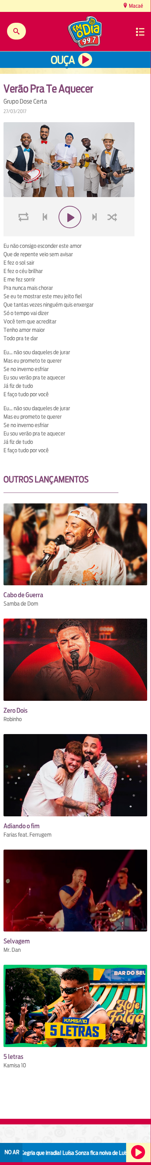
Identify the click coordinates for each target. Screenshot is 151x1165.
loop (24, 233)
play (69, 233)
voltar (42, 233)
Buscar (16, 31)
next (95, 233)
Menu (140, 31)
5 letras (13, 1056)
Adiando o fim (22, 826)
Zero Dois (16, 710)
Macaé (135, 6)
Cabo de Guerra (23, 595)
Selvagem (17, 941)
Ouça (63, 60)
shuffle (113, 233)
